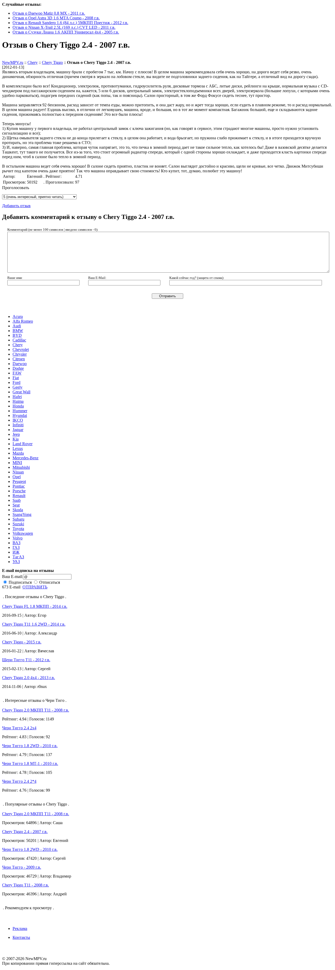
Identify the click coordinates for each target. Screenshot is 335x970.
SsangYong (22, 514)
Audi (17, 326)
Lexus (18, 448)
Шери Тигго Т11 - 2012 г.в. (26, 660)
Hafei (17, 396)
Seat (16, 505)
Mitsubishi (21, 467)
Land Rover (22, 444)
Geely (18, 387)
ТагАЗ (18, 557)
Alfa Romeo (23, 321)
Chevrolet (21, 349)
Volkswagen (23, 533)
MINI (17, 462)
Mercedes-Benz (25, 458)
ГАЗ (16, 547)
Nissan (18, 472)
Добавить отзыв (16, 58)
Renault (19, 495)
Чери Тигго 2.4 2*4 (19, 781)
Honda (18, 406)
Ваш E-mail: (12, 576)
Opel (17, 477)
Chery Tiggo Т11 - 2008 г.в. (25, 885)
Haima (18, 401)
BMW (18, 330)
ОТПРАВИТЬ (35, 587)
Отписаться (49, 582)
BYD (17, 335)
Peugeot (19, 481)
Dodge (18, 368)
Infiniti (18, 425)
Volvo (18, 538)
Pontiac (19, 486)
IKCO (18, 420)
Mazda (18, 453)
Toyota (18, 528)
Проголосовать (15, 187)
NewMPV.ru (12, 62)
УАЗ (16, 561)
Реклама (20, 928)
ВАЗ (16, 543)
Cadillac (19, 340)
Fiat (16, 378)
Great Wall (21, 392)
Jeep (16, 434)
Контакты (21, 937)
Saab (17, 500)
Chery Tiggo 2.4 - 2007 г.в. (25, 831)
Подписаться (20, 582)
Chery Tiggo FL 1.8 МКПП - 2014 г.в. (34, 606)
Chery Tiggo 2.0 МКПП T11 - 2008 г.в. (35, 710)
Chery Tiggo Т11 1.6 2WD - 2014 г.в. (33, 624)
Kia (16, 439)
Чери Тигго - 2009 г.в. (21, 867)
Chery (32, 62)
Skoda (18, 510)
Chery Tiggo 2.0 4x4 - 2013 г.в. (28, 677)
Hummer (20, 411)
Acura (18, 316)
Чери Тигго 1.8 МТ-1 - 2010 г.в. (30, 763)
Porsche (19, 491)
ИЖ (16, 552)
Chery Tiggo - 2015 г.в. (21, 642)
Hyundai (20, 415)
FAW (17, 373)
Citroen (19, 359)
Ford (16, 382)
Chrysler (20, 354)
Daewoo (20, 363)
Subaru (18, 519)
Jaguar (18, 429)
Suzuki (18, 524)
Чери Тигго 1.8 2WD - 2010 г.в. (30, 745)
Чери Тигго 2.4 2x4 (19, 728)
